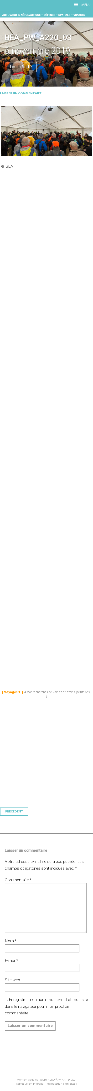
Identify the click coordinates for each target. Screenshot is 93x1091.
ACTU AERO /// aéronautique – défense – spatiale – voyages (43, 15)
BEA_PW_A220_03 (38, 37)
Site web (12, 980)
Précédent (14, 811)
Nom (10, 940)
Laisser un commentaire (20, 93)
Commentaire (18, 879)
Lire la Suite (21, 67)
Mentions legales (27, 1080)
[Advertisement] (47, 384)
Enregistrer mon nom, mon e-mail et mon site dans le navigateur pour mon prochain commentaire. (46, 1006)
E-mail (11, 960)
